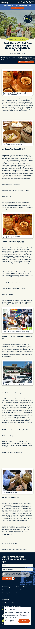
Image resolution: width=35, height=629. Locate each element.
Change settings (11, 621)
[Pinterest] (3, 620)
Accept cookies (24, 621)
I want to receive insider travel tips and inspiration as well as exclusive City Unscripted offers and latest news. (16, 574)
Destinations (5, 590)
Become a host (20, 590)
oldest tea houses (13, 160)
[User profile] (27, 2)
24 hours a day (8, 505)
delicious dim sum (16, 354)
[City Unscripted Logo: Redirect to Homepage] (4, 2)
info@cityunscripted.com (11, 603)
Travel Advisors (20, 593)
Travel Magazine (6, 593)
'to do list (20, 100)
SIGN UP (7, 578)
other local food (6, 510)
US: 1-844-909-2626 (12, 606)
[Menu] (32, 2)
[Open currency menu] (30, 2)
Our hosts (4, 596)
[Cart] (24, 2)
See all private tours (17, 7)
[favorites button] (21, 2)
